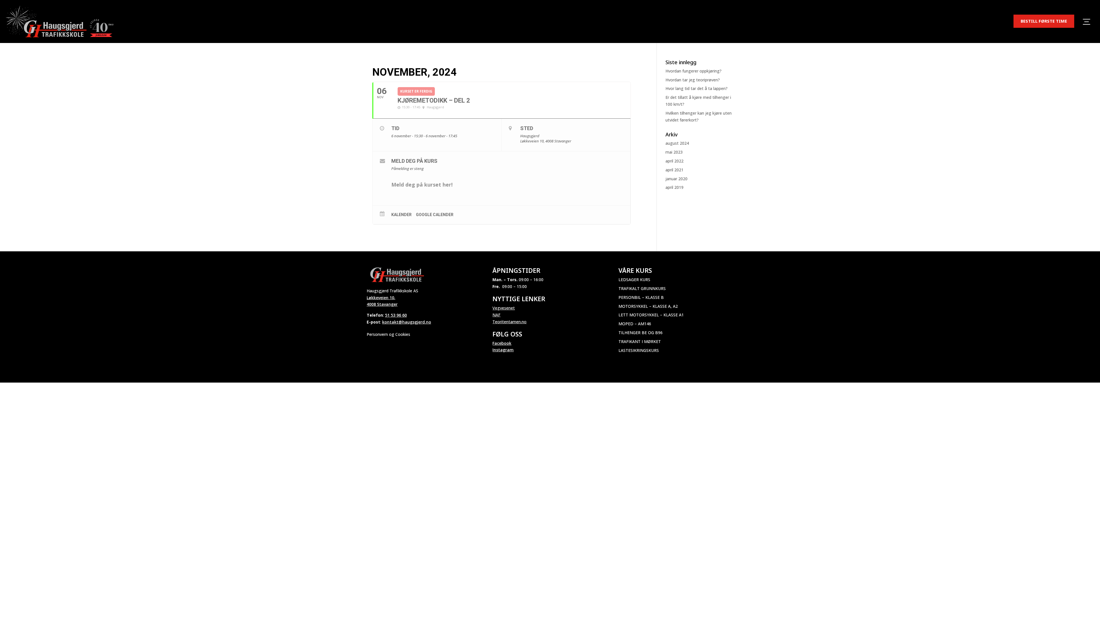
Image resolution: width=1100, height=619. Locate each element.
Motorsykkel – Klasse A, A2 (648, 306)
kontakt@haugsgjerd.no (406, 322)
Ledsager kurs (634, 279)
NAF (496, 315)
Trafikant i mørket (639, 341)
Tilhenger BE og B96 (640, 332)
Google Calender (434, 214)
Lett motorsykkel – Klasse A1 (651, 315)
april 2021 (674, 170)
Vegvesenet (503, 308)
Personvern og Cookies (388, 334)
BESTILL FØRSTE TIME (1044, 21)
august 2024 (677, 143)
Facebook (501, 343)
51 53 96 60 (396, 315)
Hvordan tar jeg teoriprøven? (692, 80)
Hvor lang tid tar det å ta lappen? (696, 88)
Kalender (401, 214)
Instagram (503, 349)
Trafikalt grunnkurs (642, 288)
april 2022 (674, 161)
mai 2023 (674, 152)
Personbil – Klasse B (641, 297)
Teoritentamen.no (509, 321)
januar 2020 (676, 178)
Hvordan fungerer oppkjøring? (693, 71)
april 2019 (674, 187)
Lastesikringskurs (638, 350)
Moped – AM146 (634, 323)
